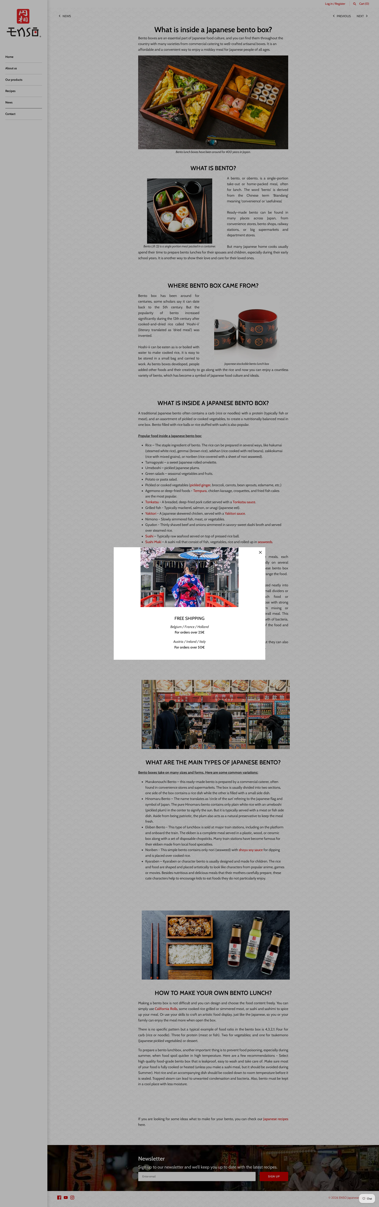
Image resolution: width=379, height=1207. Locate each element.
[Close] (260, 552)
